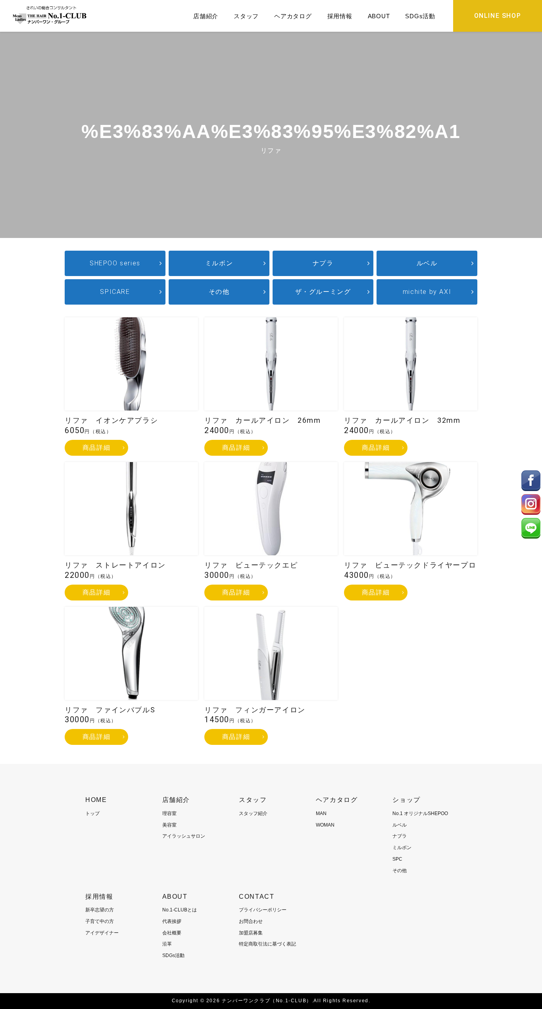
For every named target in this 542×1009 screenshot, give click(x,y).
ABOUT (379, 16)
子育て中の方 (99, 921)
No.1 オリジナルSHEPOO (420, 813)
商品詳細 (96, 447)
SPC (397, 859)
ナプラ (323, 263)
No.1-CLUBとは (179, 910)
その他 (219, 291)
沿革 (167, 944)
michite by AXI (427, 291)
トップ (92, 813)
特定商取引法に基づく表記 (267, 944)
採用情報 (339, 16)
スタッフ (246, 16)
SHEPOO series (115, 263)
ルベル (427, 263)
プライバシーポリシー (262, 910)
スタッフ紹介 (253, 813)
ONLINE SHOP (497, 15)
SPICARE (115, 291)
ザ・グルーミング (323, 291)
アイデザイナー (102, 933)
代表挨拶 (171, 921)
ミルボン (219, 263)
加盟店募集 (251, 933)
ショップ (406, 799)
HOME (96, 799)
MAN (321, 813)
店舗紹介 (205, 16)
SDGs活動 (420, 16)
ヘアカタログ (293, 16)
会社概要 (171, 933)
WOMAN (325, 825)
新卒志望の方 (99, 910)
